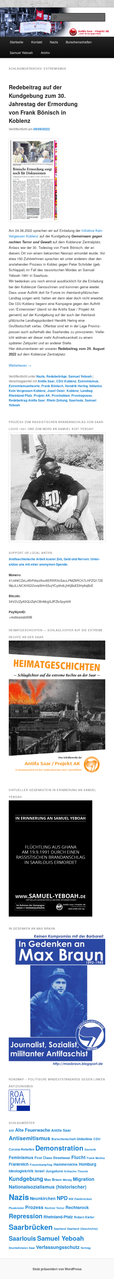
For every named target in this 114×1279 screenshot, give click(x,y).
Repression (25, 1215)
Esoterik (90, 1149)
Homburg (87, 1164)
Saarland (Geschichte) (82, 1229)
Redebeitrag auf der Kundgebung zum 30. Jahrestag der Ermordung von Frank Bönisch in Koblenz (43, 103)
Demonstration (59, 1148)
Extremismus (88, 381)
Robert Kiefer (84, 1217)
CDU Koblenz (66, 381)
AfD (11, 1130)
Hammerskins (66, 1164)
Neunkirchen (43, 1198)
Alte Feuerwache (32, 1130)
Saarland (60, 1229)
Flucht (78, 1157)
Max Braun (53, 1179)
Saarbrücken (31, 1227)
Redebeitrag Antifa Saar (27, 400)
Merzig (67, 1180)
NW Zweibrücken (80, 1199)
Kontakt (36, 42)
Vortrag (86, 1248)
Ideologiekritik (21, 1170)
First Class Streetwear (52, 1157)
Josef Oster (56, 390)
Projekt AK (42, 395)
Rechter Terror (54, 1208)
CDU (96, 1139)
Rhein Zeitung (57, 400)
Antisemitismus (29, 1138)
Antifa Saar (46, 381)
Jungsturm (54, 1171)
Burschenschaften (79, 42)
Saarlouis (76, 400)
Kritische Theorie (76, 1171)
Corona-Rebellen (21, 1149)
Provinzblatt (61, 395)
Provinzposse (81, 395)
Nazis (54, 42)
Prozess (34, 1207)
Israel (40, 1170)
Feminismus (21, 1157)
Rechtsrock (77, 1207)
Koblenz (73, 390)
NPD (62, 1198)
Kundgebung (26, 1178)
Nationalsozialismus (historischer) (47, 1186)
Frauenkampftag (41, 1165)
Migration (83, 1179)
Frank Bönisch (52, 385)
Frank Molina (96, 1158)
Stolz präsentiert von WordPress (57, 1269)
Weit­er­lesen (20, 365)
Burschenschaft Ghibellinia (71, 1139)
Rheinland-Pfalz (58, 1217)
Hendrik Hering (76, 385)
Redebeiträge (56, 376)
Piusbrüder (16, 1208)
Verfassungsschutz (58, 1247)
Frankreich (19, 1164)
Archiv (45, 52)
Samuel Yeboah (21, 52)
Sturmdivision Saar (22, 1248)
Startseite (16, 42)
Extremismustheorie (24, 385)
